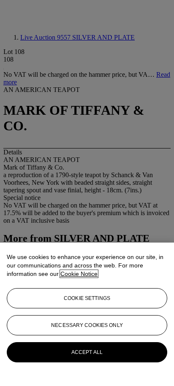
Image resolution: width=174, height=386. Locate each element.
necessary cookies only (87, 325)
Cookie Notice (79, 273)
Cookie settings (87, 298)
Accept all (87, 352)
